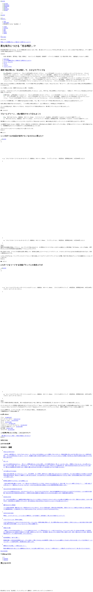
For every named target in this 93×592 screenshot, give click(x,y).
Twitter (5, 26)
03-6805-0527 (8, 417)
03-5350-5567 (24, 425)
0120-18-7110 (17, 419)
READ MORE (4, 551)
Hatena (5, 33)
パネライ (5, 65)
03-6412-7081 (9, 428)
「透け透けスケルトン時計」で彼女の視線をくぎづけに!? (16, 435)
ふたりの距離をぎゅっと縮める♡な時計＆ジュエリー (16, 42)
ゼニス (5, 63)
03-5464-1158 (12, 423)
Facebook (5, 28)
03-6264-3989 (19, 426)
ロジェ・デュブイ (8, 62)
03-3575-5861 (8, 422)
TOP (4, 21)
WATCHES (6, 22)
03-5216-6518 (15, 420)
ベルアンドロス (7, 66)
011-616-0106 (11, 429)
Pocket (5, 32)
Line (4, 29)
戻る (2, 245)
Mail (4, 30)
